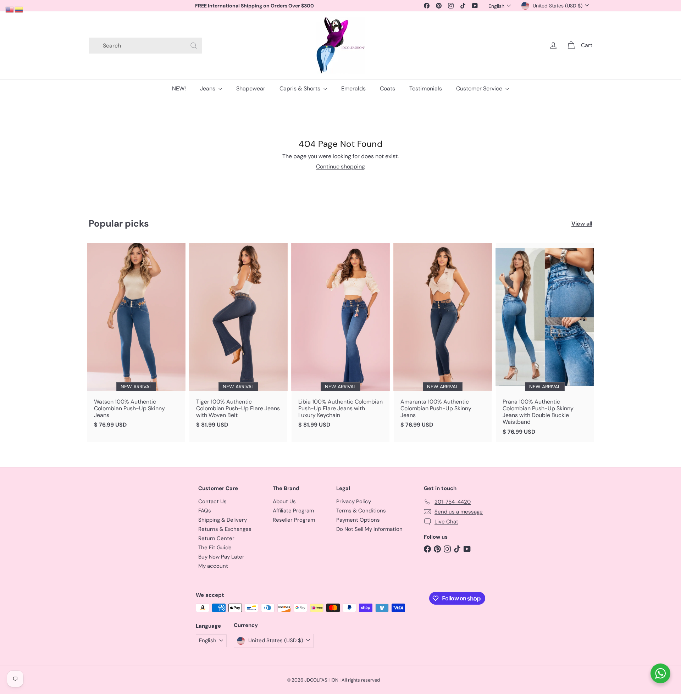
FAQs (204, 510)
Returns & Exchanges (224, 529)
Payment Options (358, 519)
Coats (387, 88)
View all (581, 223)
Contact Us (212, 501)
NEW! (179, 88)
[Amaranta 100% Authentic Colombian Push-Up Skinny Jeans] (442, 339)
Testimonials (425, 88)
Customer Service (480, 88)
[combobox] (145, 46)
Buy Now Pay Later (221, 556)
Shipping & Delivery (222, 519)
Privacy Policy (353, 501)
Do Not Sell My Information (369, 529)
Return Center (216, 538)
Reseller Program (294, 519)
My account (213, 566)
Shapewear (250, 88)
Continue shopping (340, 166)
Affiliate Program (293, 510)
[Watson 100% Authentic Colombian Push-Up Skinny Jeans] (136, 339)
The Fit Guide (215, 547)
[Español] (19, 9)
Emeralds (353, 88)
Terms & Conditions (361, 510)
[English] (10, 9)
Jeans (208, 88)
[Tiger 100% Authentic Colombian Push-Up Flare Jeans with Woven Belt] (238, 339)
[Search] (193, 46)
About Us (284, 501)
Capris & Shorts (300, 88)
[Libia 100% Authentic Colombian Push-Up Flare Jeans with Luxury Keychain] (340, 339)
